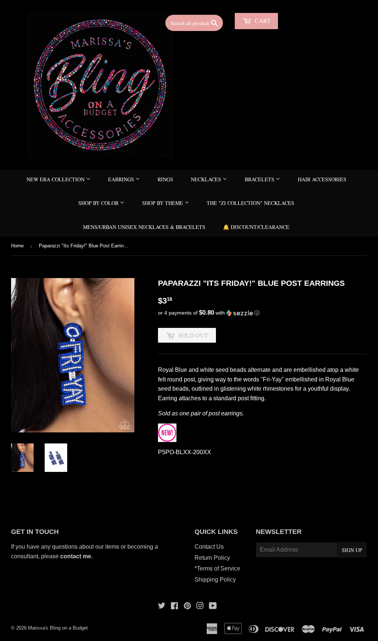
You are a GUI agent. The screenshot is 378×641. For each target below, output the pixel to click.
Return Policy (212, 558)
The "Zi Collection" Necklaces (250, 202)
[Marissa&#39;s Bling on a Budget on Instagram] (200, 606)
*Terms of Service (217, 568)
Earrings (121, 179)
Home (17, 245)
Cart (262, 20)
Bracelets (260, 179)
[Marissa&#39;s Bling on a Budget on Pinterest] (187, 606)
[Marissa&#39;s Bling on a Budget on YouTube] (213, 606)
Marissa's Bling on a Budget (58, 628)
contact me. (77, 556)
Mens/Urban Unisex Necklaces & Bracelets (144, 226)
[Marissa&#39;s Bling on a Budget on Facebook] (174, 606)
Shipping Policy (215, 579)
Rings (165, 179)
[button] (262, 312)
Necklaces (207, 179)
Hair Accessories (322, 179)
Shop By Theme (163, 202)
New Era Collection (56, 179)
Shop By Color (99, 202)
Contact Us (209, 547)
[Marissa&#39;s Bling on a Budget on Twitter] (161, 606)
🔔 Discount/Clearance (256, 226)
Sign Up (352, 549)
